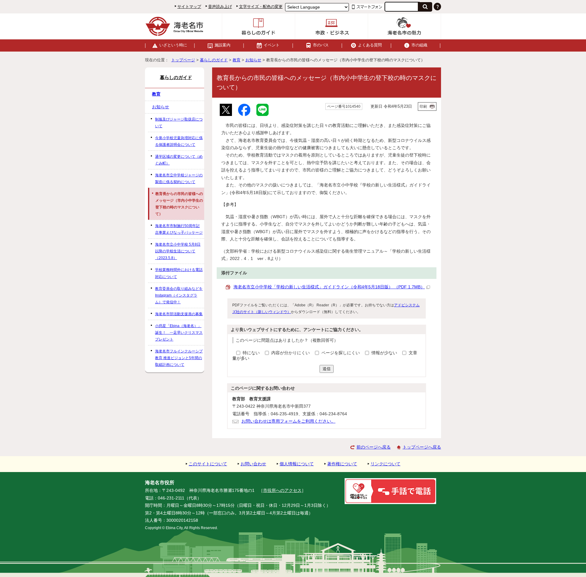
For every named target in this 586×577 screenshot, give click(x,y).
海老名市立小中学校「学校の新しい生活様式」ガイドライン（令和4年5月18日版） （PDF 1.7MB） (329, 287)
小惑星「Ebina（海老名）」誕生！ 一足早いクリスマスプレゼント (179, 332)
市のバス (321, 45)
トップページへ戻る (422, 447)
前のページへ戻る (373, 447)
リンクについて (385, 464)
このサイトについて (208, 464)
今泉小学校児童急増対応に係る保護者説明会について (179, 141)
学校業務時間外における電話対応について (179, 273)
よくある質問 (370, 45)
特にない (251, 353)
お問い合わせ (253, 464)
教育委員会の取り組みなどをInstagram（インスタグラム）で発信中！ (179, 295)
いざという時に (173, 45)
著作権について (342, 464)
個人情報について (297, 464)
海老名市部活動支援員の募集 (179, 314)
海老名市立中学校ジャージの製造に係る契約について (179, 178)
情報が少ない (384, 353)
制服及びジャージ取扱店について (179, 122)
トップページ (183, 60)
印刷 (423, 106)
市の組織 (419, 45)
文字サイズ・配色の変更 (261, 6)
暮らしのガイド (214, 60)
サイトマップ (189, 6)
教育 (237, 60)
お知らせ (253, 60)
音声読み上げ (220, 6)
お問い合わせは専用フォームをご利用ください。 (288, 421)
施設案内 (222, 45)
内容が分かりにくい (291, 353)
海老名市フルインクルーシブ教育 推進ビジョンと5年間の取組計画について (179, 358)
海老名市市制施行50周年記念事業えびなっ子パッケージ (179, 229)
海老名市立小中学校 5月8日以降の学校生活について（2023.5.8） (178, 251)
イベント (272, 45)
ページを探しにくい (341, 353)
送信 (327, 368)
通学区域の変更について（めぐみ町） (179, 159)
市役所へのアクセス (282, 490)
